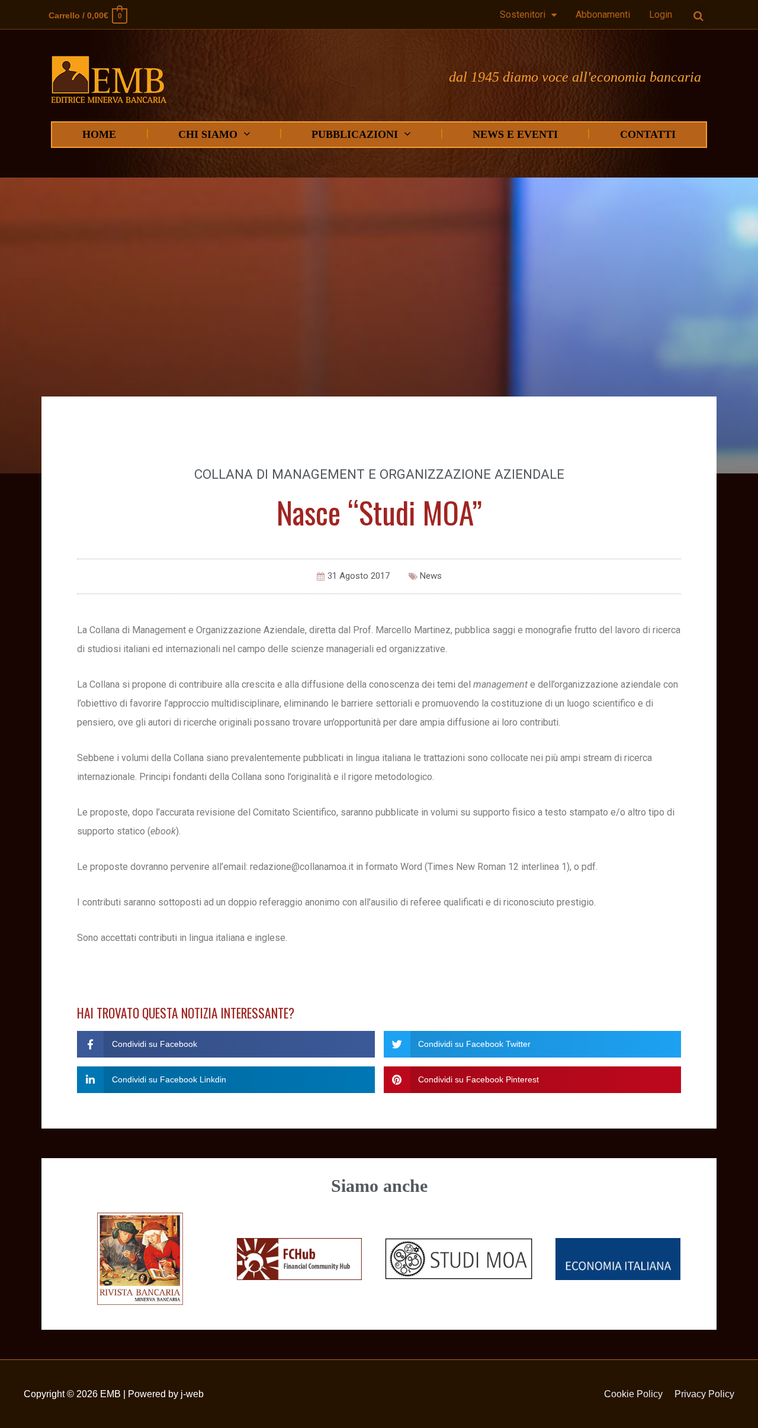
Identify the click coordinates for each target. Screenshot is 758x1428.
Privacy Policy (704, 1394)
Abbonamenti (603, 14)
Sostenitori (522, 14)
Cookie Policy (633, 1394)
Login (660, 14)
